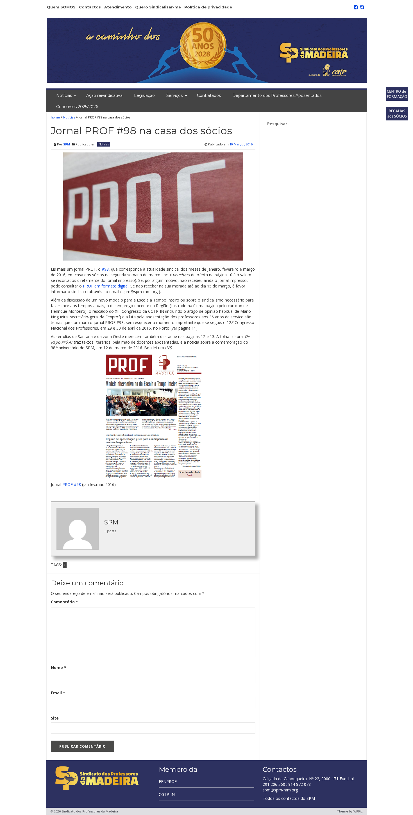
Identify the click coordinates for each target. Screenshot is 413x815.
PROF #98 (71, 484)
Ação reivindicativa (104, 95)
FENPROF (168, 781)
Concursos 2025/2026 (77, 106)
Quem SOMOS (61, 7)
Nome (58, 667)
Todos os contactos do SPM (289, 798)
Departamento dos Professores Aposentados (276, 95)
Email (58, 692)
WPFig (357, 811)
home (56, 117)
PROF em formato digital (105, 286)
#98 (105, 269)
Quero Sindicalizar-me (158, 7)
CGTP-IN (167, 794)
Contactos (90, 7)
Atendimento (118, 7)
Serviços (174, 95)
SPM (66, 144)
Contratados (209, 95)
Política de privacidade (208, 7)
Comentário (64, 601)
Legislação (144, 95)
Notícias (64, 95)
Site (55, 718)
